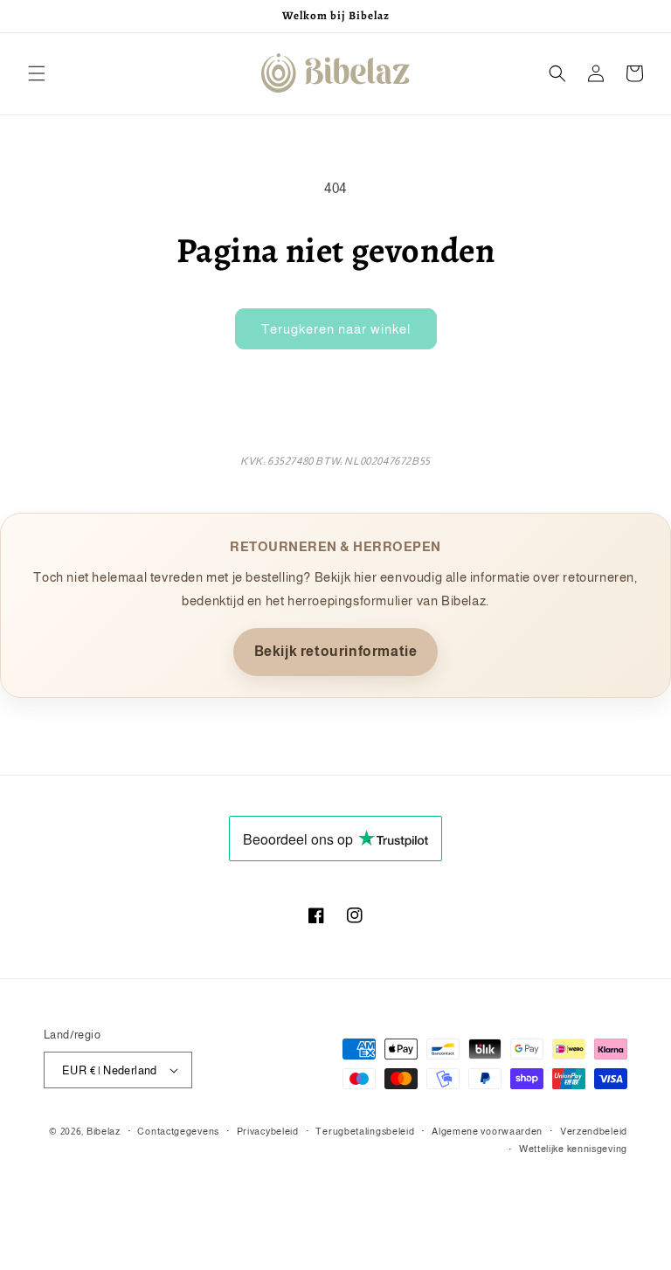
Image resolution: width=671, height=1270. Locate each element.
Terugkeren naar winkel (336, 328)
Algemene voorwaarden (487, 1131)
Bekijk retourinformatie (336, 651)
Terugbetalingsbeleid (364, 1131)
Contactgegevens (178, 1131)
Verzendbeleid (593, 1131)
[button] (36, 73)
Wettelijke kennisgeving (573, 1148)
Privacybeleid (268, 1131)
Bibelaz (103, 1131)
